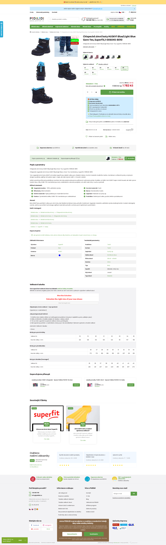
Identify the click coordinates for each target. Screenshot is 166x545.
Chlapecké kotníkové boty (64, 212)
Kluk (59, 248)
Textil (109, 244)
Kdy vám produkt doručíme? (94, 86)
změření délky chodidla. (65, 289)
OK (134, 494)
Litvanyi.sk (116, 542)
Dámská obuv (75, 26)
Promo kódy (131, 26)
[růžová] (91, 56)
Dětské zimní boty (54, 32)
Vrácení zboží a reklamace (66, 505)
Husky (46, 227)
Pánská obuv (87, 26)
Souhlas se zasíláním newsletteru (121, 498)
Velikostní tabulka (52, 158)
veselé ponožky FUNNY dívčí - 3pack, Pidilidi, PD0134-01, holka (105, 380)
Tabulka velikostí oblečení (66, 499)
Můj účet (133, 12)
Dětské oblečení (47, 26)
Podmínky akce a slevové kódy (67, 515)
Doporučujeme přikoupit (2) (69, 158)
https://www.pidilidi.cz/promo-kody (99, 116)
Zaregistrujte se (97, 8)
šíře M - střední (112, 258)
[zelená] (113, 56)
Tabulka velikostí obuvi (65, 502)
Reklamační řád (63, 509)
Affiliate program (91, 505)
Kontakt (54, 12)
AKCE (113, 26)
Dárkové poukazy (91, 509)
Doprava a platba (63, 496)
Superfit (40, 227)
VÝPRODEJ (120, 26)
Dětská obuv (35, 26)
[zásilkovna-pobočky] (116, 525)
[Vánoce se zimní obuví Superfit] (47, 418)
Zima (108, 262)
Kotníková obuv (112, 255)
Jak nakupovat (62, 493)
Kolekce (33, 227)
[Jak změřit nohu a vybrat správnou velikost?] (83, 418)
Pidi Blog (34, 408)
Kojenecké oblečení (61, 26)
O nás (31, 12)
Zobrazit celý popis (88, 47)
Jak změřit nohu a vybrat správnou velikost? (83, 430)
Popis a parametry (37, 158)
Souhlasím (94, 534)
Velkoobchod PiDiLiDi (92, 502)
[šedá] (107, 56)
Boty (108, 265)
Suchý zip (110, 251)
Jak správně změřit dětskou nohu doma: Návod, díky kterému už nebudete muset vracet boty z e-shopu (65, 235)
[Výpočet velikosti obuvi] (64, 299)
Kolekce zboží (90, 512)
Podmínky (133, 5)
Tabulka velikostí (103, 64)
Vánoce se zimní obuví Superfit (46, 429)
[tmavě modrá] (102, 56)
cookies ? (82, 529)
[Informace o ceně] (121, 86)
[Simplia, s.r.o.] (133, 542)
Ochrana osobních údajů (48, 542)
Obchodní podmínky (42, 12)
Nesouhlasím (72, 534)
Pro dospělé (97, 26)
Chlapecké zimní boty (60, 216)
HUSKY (60, 251)
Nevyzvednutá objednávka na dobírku (69, 512)
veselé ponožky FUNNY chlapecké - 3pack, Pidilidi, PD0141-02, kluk (52, 380)
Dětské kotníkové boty (47, 212)
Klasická (109, 276)
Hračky (106, 26)
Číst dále (46, 439)
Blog (87, 499)
